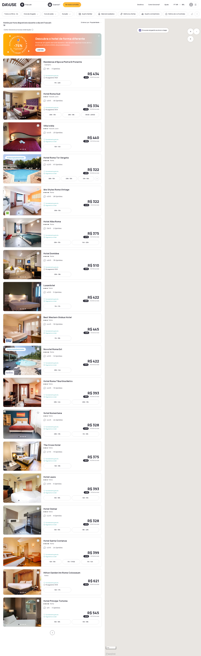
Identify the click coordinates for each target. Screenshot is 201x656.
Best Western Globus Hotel (52, 328)
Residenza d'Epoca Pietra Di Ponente (52, 73)
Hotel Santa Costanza (52, 552)
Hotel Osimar (52, 520)
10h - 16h (86, 179)
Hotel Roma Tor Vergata (52, 168)
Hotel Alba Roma (52, 232)
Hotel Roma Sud (52, 105)
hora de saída (49, 14)
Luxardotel (52, 296)
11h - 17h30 (71, 562)
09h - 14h (57, 370)
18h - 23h (85, 530)
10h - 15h (85, 498)
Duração (65, 14)
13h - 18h (85, 622)
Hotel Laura (52, 488)
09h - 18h (71, 115)
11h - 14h (90, 562)
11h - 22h (57, 83)
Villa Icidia (52, 136)
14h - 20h (85, 242)
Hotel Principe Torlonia (52, 612)
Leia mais (40, 50)
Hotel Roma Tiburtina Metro (52, 392)
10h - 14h (57, 147)
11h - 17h (57, 306)
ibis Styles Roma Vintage (52, 200)
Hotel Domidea (52, 264)
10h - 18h (57, 466)
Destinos (140, 5)
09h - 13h (52, 115)
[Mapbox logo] (110, 654)
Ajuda (166, 5)
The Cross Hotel (52, 456)
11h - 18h (57, 338)
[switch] (85, 14)
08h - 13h (52, 179)
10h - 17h (57, 590)
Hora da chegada (30, 14)
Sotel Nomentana (52, 424)
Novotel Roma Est (52, 360)
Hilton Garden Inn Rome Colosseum (52, 582)
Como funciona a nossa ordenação (17, 30)
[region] (153, 337)
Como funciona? (154, 5)
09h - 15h (57, 210)
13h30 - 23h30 (90, 115)
